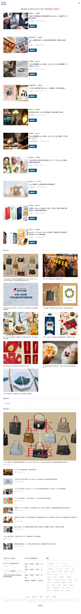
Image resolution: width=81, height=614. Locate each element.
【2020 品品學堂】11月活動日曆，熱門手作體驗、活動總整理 (17, 393)
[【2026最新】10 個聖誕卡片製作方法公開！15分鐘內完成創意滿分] (60, 294)
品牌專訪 (31, 13)
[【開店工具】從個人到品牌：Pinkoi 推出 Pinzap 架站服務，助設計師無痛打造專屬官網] (20, 294)
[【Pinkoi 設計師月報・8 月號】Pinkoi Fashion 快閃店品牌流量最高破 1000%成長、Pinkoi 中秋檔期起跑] (8, 491)
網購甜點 (64, 582)
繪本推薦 (70, 582)
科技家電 (31, 205)
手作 (66, 574)
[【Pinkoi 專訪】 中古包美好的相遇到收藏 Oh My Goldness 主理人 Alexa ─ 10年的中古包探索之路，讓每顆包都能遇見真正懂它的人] (20, 265)
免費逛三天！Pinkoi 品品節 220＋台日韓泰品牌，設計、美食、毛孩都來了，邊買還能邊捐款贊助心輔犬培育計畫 (42, 507)
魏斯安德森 (68, 590)
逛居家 (26, 569)
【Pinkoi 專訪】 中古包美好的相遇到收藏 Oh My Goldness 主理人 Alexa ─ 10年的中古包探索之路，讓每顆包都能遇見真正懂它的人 (20, 279)
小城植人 (56, 574)
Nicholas (32, 187)
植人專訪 (55, 577)
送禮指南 (40, 37)
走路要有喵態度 (56, 587)
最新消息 (31, 181)
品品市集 (53, 571)
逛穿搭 (37, 564)
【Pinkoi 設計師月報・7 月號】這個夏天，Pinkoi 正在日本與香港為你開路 (32, 498)
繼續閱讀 (32, 26)
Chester (32, 21)
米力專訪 (49, 582)
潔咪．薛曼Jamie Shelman (59, 579)
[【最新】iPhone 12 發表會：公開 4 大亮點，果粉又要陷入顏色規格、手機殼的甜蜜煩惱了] (15, 213)
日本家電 (49, 577)
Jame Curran (64, 563)
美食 (48, 585)
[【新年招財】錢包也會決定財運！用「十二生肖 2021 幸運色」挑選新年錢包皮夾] (15, 165)
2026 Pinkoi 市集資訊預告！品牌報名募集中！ (53, 279)
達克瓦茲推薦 (56, 590)
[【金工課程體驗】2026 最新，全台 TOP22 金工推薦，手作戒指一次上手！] (15, 141)
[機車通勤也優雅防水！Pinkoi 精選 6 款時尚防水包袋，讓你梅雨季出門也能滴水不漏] (8, 546)
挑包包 (26, 564)
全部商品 (40, 580)
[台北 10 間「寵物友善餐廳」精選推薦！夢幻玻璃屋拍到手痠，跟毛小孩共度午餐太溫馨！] (20, 323)
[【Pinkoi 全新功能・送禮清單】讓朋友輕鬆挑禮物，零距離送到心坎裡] (60, 323)
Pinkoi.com (27, 597)
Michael (32, 115)
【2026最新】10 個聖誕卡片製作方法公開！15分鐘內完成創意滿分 (58, 308)
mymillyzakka (50, 566)
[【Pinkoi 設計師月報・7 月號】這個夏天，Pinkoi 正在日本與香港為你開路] (8, 501)
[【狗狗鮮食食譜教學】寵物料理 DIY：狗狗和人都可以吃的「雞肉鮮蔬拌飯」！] (60, 352)
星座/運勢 (31, 157)
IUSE (57, 563)
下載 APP (47, 597)
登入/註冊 (54, 597)
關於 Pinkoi (34, 597)
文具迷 (37, 569)
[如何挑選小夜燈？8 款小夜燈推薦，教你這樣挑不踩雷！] (15, 117)
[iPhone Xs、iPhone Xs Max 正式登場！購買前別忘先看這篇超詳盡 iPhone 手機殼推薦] (15, 237)
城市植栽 (59, 571)
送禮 (63, 587)
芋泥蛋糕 (65, 585)
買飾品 (32, 564)
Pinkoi (31, 237)
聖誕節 (59, 585)
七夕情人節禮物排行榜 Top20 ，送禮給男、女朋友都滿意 (47, 88)
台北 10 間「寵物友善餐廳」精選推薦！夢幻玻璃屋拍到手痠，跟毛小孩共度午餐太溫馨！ (20, 337)
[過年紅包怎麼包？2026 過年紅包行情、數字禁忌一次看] (20, 352)
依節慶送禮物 (32, 85)
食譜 (62, 590)
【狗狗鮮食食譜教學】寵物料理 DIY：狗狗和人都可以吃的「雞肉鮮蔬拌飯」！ (59, 366)
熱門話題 (38, 157)
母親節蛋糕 (49, 579)
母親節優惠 (62, 577)
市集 (61, 574)
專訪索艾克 (49, 574)
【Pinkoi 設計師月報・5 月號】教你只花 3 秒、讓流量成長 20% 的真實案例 (21, 536)
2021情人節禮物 (50, 563)
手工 (70, 574)
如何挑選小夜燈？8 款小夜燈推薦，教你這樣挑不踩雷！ (46, 112)
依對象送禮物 (32, 37)
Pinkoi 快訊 (38, 181)
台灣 (48, 571)
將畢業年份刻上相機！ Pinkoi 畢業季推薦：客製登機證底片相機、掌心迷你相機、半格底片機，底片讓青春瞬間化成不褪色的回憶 (45, 518)
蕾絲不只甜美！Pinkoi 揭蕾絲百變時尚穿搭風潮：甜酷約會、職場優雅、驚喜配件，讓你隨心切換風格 (39, 527)
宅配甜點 (66, 571)
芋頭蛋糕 (71, 585)
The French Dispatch (66, 566)
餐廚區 (32, 569)
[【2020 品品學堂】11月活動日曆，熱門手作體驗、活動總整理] (20, 380)
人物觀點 (37, 13)
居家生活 (31, 109)
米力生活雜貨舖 (56, 582)
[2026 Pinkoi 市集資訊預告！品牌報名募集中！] (60, 265)
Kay (31, 165)
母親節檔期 (69, 577)
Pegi (31, 45)
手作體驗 (31, 61)
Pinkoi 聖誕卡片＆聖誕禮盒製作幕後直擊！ (42, 184)
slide (57, 566)
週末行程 (68, 587)
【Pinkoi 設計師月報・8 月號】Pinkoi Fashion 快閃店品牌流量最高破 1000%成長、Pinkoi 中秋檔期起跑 (40, 488)
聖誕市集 (53, 585)
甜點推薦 (70, 579)
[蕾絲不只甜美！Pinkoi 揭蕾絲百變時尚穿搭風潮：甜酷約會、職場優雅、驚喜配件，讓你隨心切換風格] (8, 529)
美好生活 (37, 61)
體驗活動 (33, 580)
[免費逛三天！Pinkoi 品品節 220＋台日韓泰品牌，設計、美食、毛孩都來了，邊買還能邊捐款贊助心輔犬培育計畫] (8, 510)
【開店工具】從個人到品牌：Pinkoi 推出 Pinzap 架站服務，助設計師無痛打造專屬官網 (20, 308)
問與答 (41, 597)
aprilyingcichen (34, 141)
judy (31, 69)
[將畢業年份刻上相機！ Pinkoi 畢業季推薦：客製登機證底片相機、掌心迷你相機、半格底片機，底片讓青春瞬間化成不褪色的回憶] (8, 520)
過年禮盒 (49, 590)
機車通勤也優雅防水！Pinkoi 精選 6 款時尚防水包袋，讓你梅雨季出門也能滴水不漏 (35, 544)
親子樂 (37, 575)
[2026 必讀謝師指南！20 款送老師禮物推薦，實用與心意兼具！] (15, 45)
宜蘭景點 (72, 571)
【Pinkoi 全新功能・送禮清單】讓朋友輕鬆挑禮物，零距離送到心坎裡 (59, 337)
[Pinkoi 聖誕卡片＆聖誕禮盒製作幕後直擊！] (15, 189)
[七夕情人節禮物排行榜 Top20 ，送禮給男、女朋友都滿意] (15, 93)
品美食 (26, 575)
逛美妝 (32, 575)
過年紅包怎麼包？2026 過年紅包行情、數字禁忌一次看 (15, 366)
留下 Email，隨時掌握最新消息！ (11, 563)
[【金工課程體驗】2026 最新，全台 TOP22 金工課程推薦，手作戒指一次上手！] (15, 69)
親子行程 (49, 587)
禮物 (75, 579)
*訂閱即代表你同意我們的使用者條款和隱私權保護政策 (12, 575)
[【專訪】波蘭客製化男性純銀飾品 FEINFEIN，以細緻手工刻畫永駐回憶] (15, 21)
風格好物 (37, 109)
